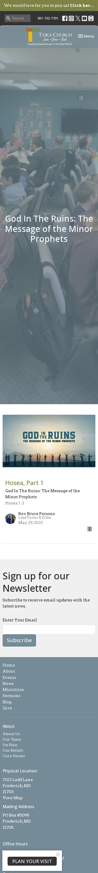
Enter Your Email (20, 620)
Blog (7, 702)
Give (7, 708)
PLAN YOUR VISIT (32, 861)
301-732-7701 (47, 18)
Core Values (14, 756)
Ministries (13, 689)
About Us (11, 734)
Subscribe (19, 640)
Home (9, 665)
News (8, 683)
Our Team (12, 739)
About (9, 671)
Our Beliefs (13, 750)
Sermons (11, 695)
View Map (13, 798)
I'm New (10, 745)
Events (9, 677)
